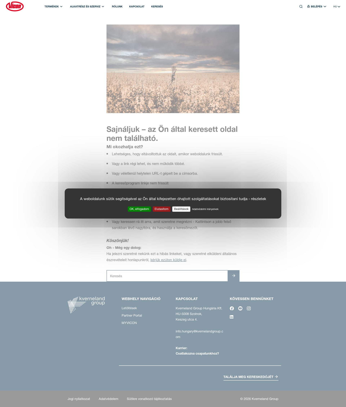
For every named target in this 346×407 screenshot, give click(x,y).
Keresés (157, 6)
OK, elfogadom (139, 209)
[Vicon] (15, 6)
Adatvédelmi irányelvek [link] (205, 209)
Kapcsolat (137, 6)
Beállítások (181, 209)
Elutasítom (161, 209)
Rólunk (117, 6)
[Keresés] (298, 23)
